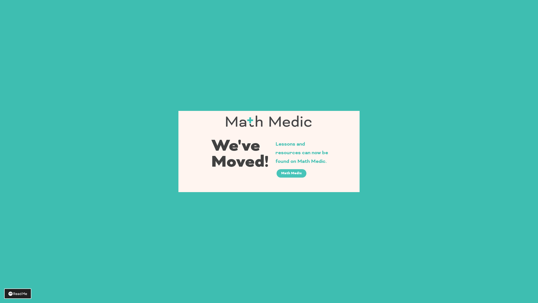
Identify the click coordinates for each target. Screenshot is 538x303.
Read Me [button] (20, 293)
